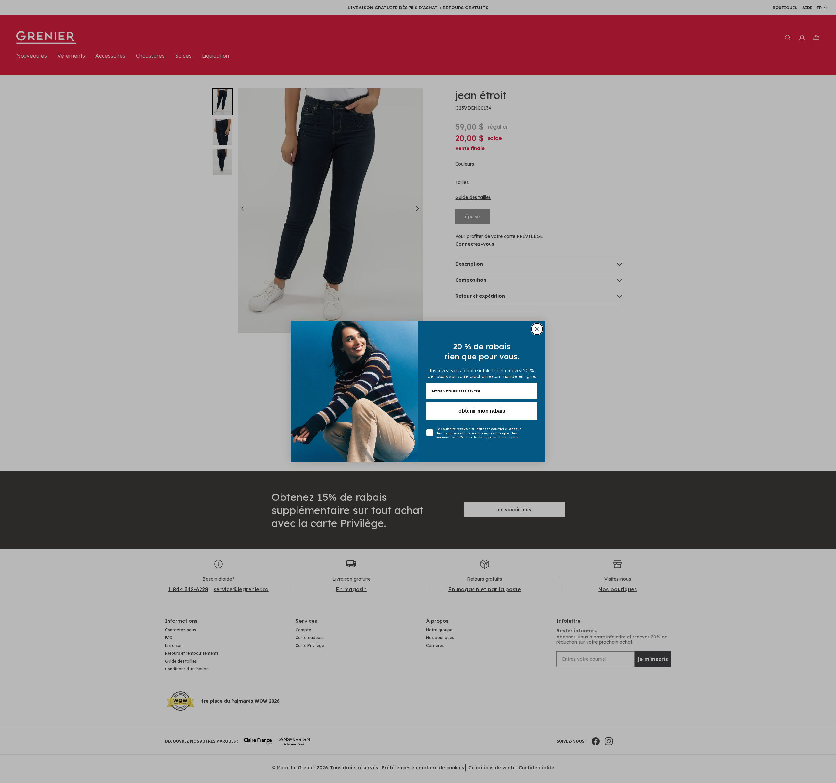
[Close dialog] (537, 329)
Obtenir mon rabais (481, 411)
